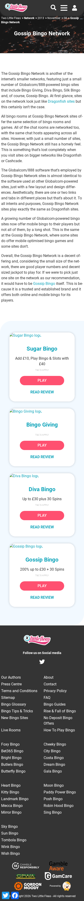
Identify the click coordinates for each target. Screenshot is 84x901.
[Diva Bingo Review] (42, 476)
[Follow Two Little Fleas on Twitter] (42, 662)
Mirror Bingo (11, 812)
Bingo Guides (55, 704)
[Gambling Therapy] (27, 886)
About (48, 677)
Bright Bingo (11, 758)
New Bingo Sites (14, 718)
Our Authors (11, 677)
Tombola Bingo (13, 840)
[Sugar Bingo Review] (42, 335)
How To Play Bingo (59, 730)
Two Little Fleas (11, 18)
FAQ (47, 697)
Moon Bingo (54, 785)
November (53, 18)
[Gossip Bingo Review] (42, 546)
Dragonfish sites (61, 101)
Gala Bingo (53, 771)
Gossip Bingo (44, 283)
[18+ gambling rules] (25, 866)
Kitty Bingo (10, 792)
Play (42, 380)
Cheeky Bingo (55, 744)
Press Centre (11, 684)
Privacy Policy (55, 691)
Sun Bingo (9, 833)
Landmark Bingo (14, 799)
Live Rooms (11, 730)
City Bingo (52, 751)
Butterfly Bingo (13, 771)
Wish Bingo (10, 853)
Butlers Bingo (12, 764)
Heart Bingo (11, 785)
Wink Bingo (10, 847)
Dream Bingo (54, 764)
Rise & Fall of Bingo (60, 711)
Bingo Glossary (13, 704)
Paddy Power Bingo (60, 792)
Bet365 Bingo (12, 751)
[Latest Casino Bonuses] (66, 886)
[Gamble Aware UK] (58, 866)
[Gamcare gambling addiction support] (58, 876)
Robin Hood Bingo (59, 805)
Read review (42, 392)
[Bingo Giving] (42, 411)
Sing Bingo (53, 812)
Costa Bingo (54, 758)
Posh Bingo (53, 799)
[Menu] (63, 8)
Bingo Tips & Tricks (17, 711)
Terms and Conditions (19, 691)
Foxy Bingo (10, 744)
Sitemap (8, 697)
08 (65, 18)
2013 (41, 18)
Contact (50, 684)
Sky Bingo (9, 826)
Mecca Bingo (12, 805)
